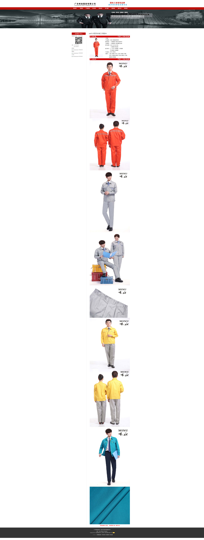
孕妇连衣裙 (103, 534)
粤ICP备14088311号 (108, 532)
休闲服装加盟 (99, 534)
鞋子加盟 (111, 534)
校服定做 (107, 534)
